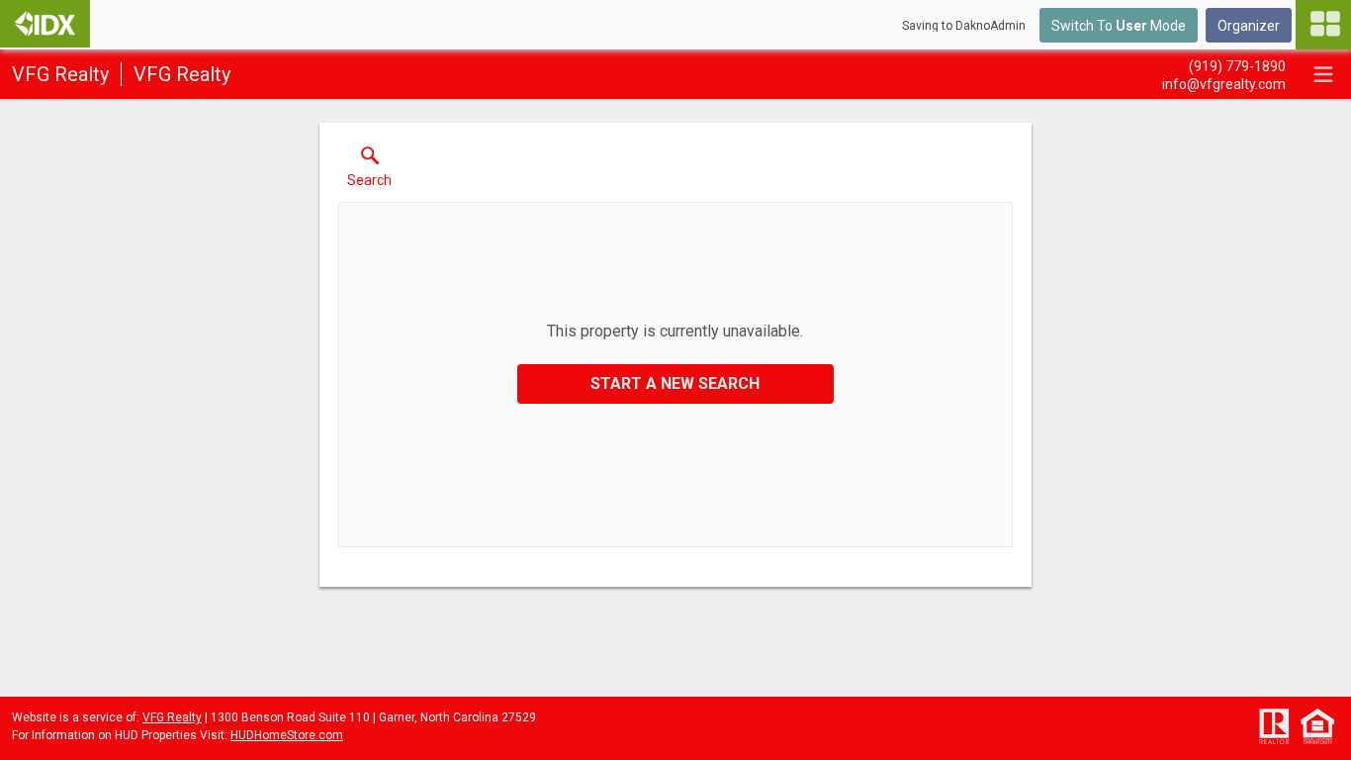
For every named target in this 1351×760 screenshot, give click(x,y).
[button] (369, 171)
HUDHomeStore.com (286, 735)
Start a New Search (675, 383)
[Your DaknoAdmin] (45, 24)
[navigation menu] (1323, 24)
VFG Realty (172, 717)
